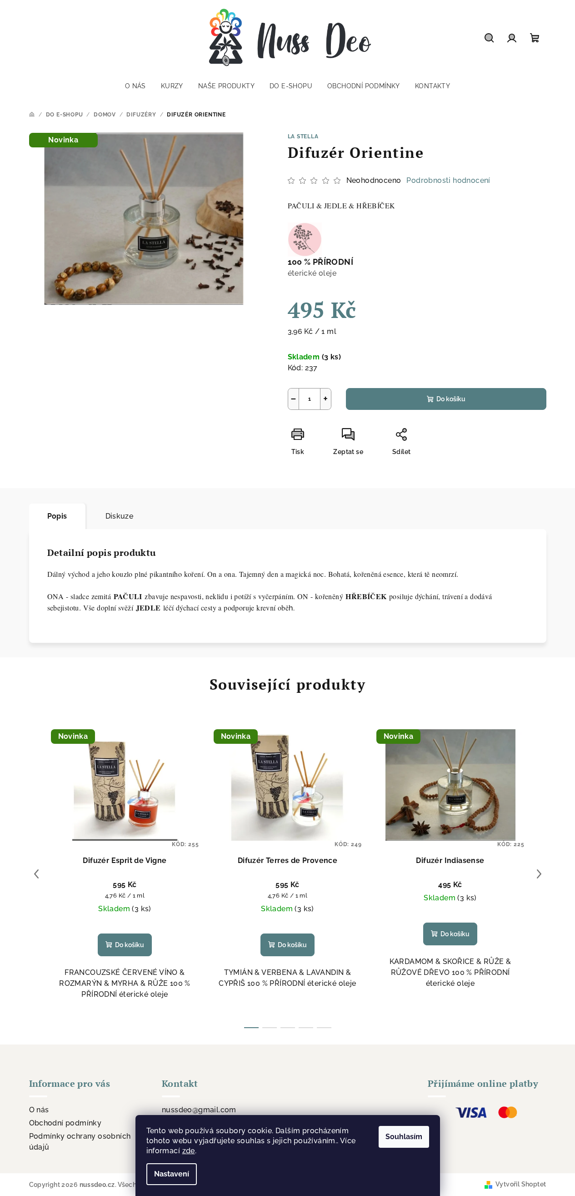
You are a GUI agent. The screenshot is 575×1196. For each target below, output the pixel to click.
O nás (39, 1109)
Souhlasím (403, 1136)
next (539, 874)
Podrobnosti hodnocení (448, 180)
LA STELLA (303, 136)
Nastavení (171, 1174)
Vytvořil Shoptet (520, 1184)
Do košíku (450, 399)
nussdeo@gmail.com (199, 1109)
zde (188, 1150)
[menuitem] (135, 86)
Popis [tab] (57, 516)
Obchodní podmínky (65, 1123)
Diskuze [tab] (119, 516)
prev (36, 874)
